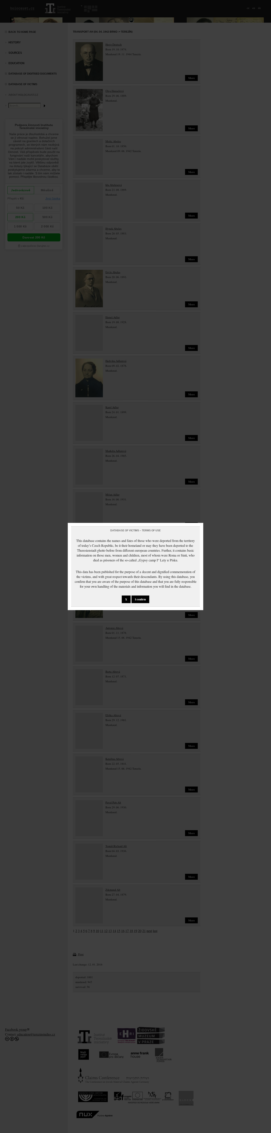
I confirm (140, 599)
